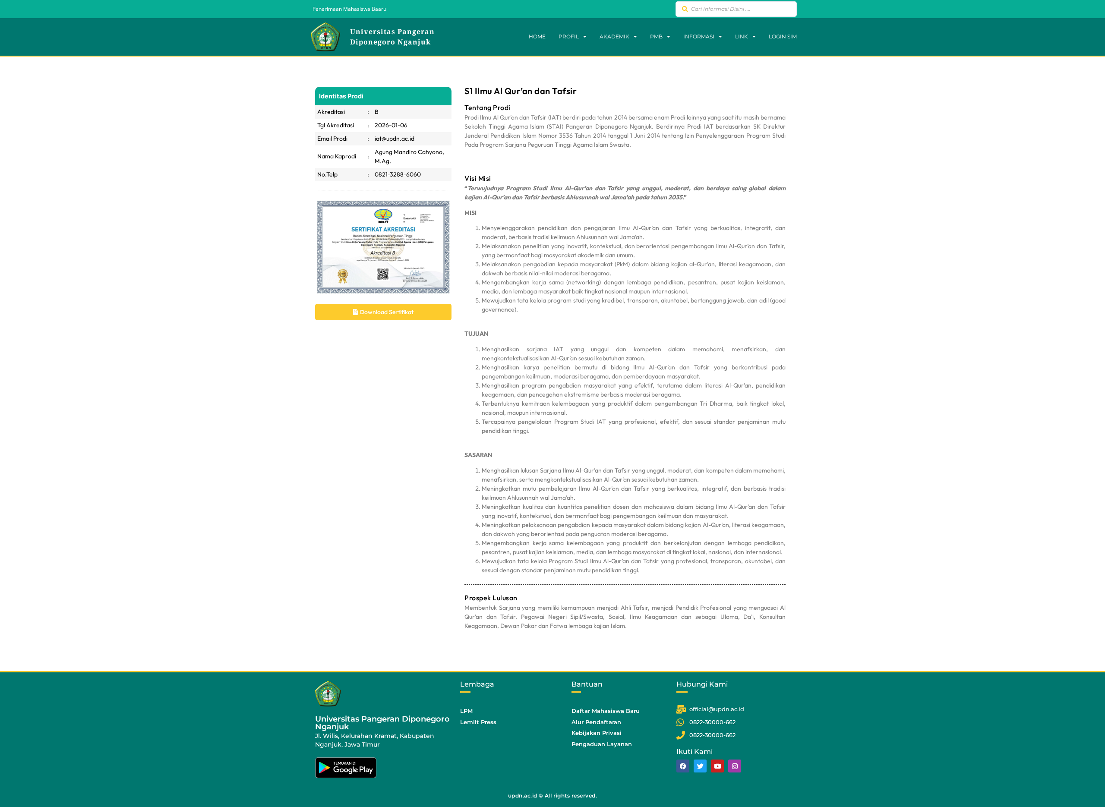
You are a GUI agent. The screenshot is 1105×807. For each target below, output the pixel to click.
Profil (569, 36)
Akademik (614, 36)
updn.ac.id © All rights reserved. (552, 795)
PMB (656, 36)
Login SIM (783, 36)
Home (537, 36)
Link (741, 36)
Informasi (698, 36)
